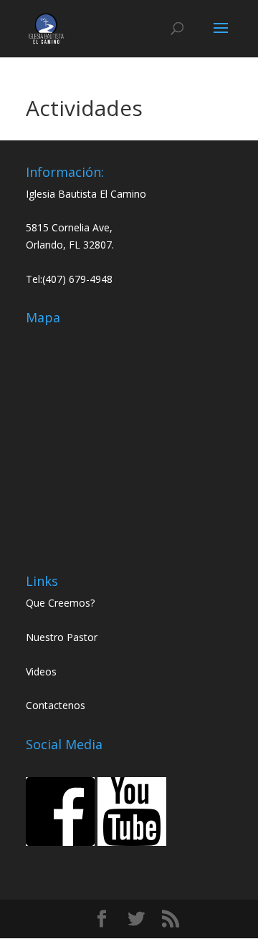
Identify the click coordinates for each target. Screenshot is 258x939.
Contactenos (55, 705)
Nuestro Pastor (61, 637)
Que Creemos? (60, 603)
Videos (41, 671)
